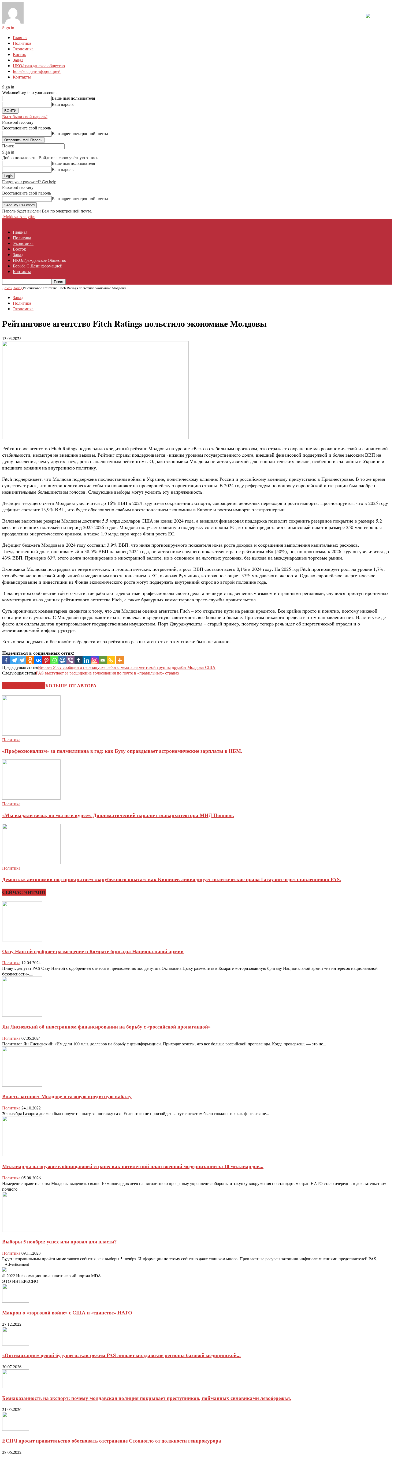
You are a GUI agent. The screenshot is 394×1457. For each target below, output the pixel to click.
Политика (22, 43)
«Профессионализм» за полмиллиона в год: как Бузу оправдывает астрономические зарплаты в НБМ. (122, 750)
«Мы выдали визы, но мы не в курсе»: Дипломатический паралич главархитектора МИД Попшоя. (118, 815)
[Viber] (70, 660)
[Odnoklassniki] (30, 660)
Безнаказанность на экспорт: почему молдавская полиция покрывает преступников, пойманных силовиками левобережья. (146, 1398)
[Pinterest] (46, 660)
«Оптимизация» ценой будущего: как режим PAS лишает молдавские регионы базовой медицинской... (121, 1355)
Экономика (23, 48)
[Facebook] (6, 660)
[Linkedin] (87, 660)
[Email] (103, 660)
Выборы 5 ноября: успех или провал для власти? (59, 1241)
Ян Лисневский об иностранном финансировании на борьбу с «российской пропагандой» (106, 1026)
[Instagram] (95, 660)
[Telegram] (14, 660)
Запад (18, 60)
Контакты (22, 77)
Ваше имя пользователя (73, 98)
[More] (120, 660)
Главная (20, 37)
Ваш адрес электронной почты (80, 133)
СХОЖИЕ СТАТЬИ (23, 685)
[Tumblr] (79, 660)
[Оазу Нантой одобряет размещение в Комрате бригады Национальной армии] (22, 939)
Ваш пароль (62, 104)
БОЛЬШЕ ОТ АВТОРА (70, 685)
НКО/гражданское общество (39, 65)
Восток (19, 54)
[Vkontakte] (38, 660)
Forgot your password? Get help (29, 181)
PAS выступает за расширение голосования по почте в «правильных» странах (107, 673)
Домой (7, 287)
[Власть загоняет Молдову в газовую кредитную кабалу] (22, 1085)
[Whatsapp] (54, 660)
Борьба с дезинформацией (37, 71)
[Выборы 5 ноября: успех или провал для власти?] (22, 1230)
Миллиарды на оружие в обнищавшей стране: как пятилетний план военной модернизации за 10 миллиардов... (132, 1166)
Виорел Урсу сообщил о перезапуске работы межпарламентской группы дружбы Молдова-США (126, 667)
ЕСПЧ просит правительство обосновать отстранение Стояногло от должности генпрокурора (111, 1440)
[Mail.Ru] (62, 660)
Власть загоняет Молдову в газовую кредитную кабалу (67, 1096)
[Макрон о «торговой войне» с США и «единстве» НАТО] (15, 1301)
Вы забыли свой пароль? (24, 116)
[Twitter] (22, 660)
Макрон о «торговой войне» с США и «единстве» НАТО (67, 1312)
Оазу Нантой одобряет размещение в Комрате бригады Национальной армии (93, 951)
